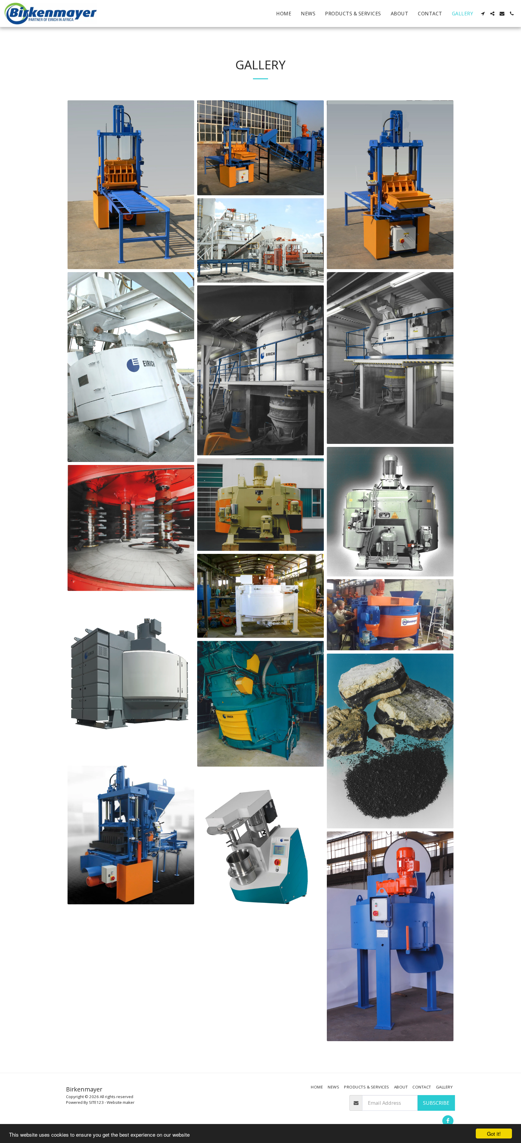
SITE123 (96, 1102)
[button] (482, 13)
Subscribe (436, 1102)
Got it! (494, 1133)
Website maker (120, 1102)
